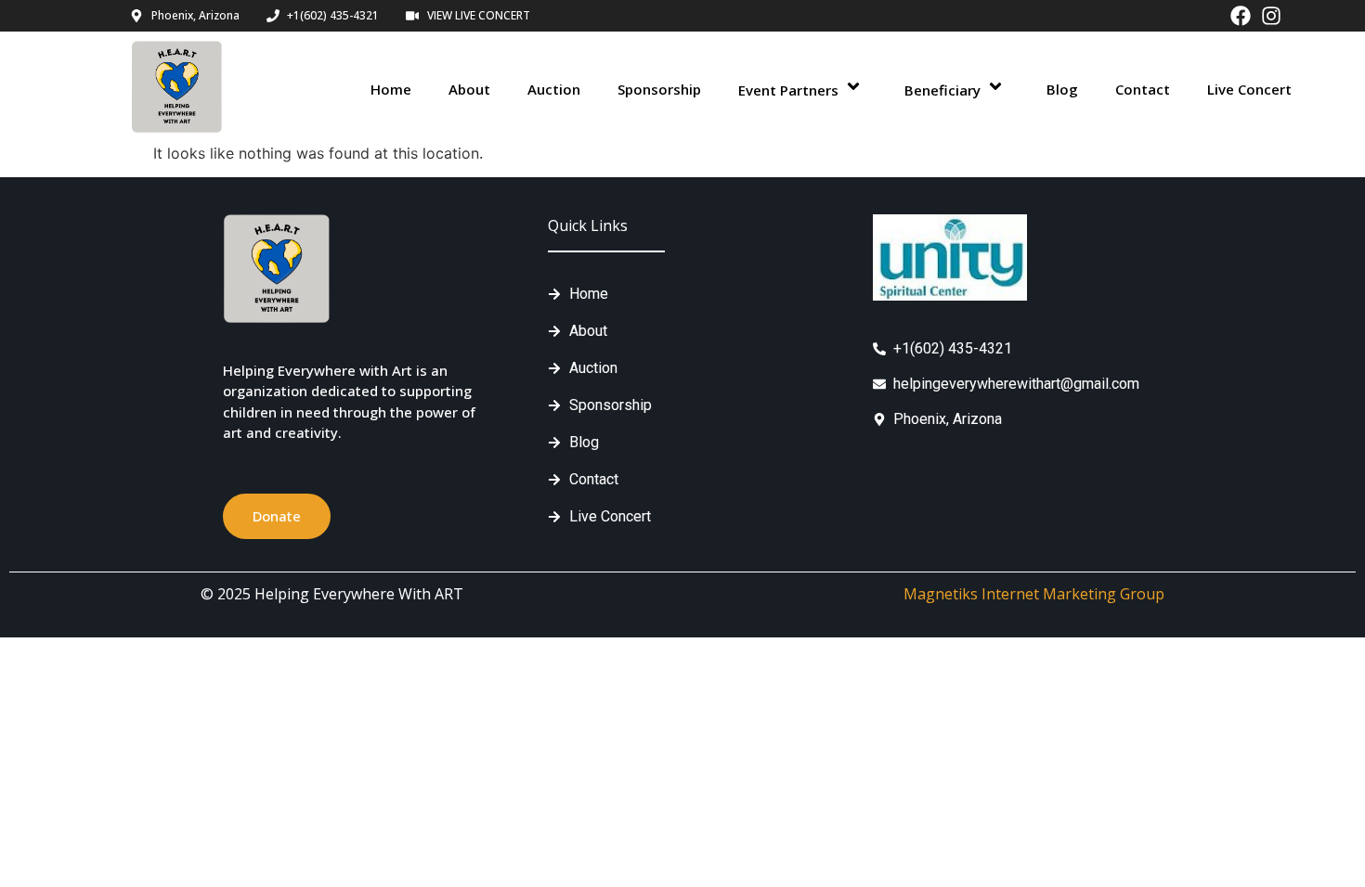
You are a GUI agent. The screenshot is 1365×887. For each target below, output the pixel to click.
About (469, 89)
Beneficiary (942, 90)
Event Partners (788, 90)
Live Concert (1249, 89)
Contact (1142, 89)
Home (390, 89)
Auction (553, 89)
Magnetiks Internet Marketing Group (1034, 594)
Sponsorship (659, 89)
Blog (1062, 89)
